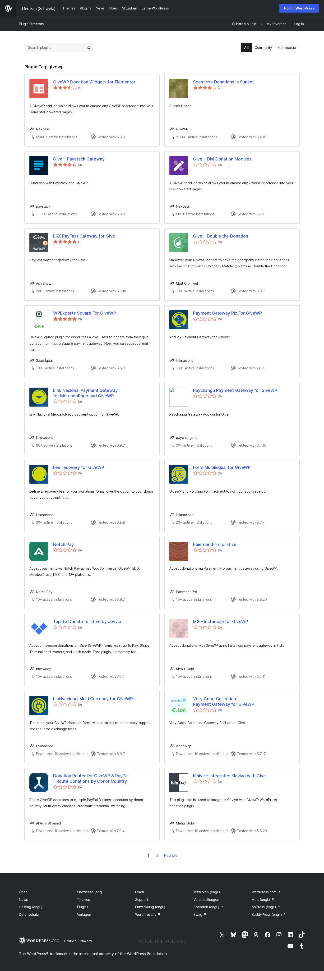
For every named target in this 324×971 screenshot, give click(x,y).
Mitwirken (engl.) (207, 892)
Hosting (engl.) (30, 907)
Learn (139, 892)
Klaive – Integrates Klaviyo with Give (229, 775)
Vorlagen (84, 914)
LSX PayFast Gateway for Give (84, 236)
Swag (200, 914)
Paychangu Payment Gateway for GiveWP (235, 390)
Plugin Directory (31, 24)
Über (23, 892)
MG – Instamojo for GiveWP (220, 621)
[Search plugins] (88, 47)
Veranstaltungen (206, 900)
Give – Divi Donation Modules (222, 158)
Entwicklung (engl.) (150, 907)
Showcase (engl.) (91, 892)
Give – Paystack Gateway (79, 158)
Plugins (82, 907)
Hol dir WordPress (299, 8)
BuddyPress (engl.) (269, 914)
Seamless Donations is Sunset (223, 81)
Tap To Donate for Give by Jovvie (87, 621)
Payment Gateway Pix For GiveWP (227, 313)
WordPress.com (266, 892)
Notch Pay (63, 544)
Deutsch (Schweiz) (78, 941)
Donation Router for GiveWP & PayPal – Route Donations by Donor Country (91, 778)
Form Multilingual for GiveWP (222, 467)
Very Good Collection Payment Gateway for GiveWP (223, 701)
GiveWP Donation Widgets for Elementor (94, 81)
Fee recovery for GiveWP (78, 467)
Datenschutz (29, 914)
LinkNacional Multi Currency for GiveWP (93, 698)
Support (141, 900)
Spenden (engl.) (208, 907)
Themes (83, 900)
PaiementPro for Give (214, 544)
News (23, 900)
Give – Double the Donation (220, 236)
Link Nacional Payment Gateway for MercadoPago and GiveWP (85, 393)
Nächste (170, 855)
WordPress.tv (147, 914)
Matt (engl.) (263, 900)
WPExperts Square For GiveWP (84, 313)
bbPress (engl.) (266, 907)
